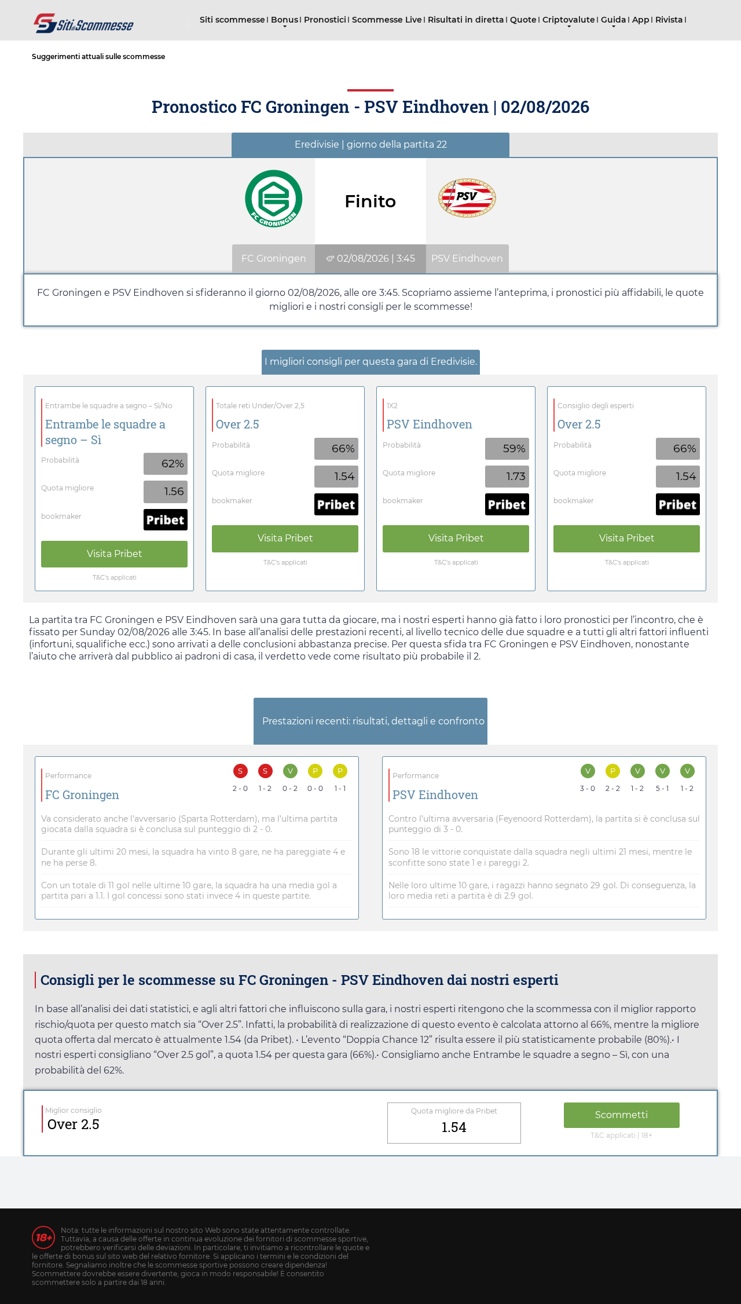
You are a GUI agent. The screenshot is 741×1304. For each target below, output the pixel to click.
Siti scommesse (232, 19)
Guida (613, 19)
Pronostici (325, 19)
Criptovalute (568, 19)
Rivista (669, 19)
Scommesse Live (387, 19)
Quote (523, 19)
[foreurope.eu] (84, 19)
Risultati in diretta (466, 19)
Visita (114, 553)
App (641, 19)
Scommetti (621, 1114)
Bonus (284, 19)
